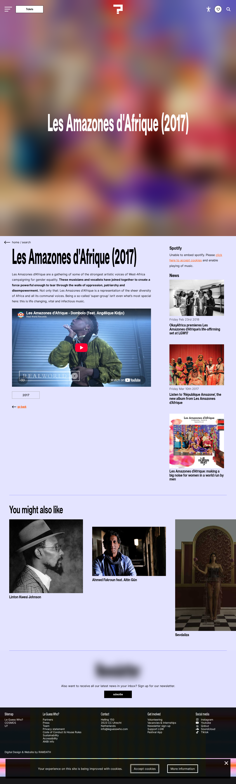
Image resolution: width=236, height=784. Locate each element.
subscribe (118, 694)
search (26, 242)
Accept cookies (145, 769)
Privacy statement (54, 729)
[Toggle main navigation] (7, 9)
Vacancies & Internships (162, 722)
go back (22, 407)
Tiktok (204, 732)
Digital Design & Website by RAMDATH (28, 752)
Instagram (206, 719)
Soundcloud (207, 729)
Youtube (205, 722)
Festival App (155, 732)
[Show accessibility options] (209, 9)
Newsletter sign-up (159, 725)
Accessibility (50, 738)
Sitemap (9, 714)
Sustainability (51, 735)
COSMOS (10, 722)
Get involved (154, 714)
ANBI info (48, 741)
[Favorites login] (218, 9)
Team (46, 725)
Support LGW (156, 729)
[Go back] (7, 242)
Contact (105, 714)
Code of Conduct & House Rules (62, 732)
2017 (25, 395)
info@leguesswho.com (114, 729)
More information (183, 769)
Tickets (29, 9)
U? (6, 725)
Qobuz (204, 725)
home (15, 242)
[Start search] (227, 9)
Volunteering (155, 719)
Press (46, 722)
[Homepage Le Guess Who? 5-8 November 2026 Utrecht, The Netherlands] (118, 9)
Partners (48, 719)
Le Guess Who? (14, 719)
